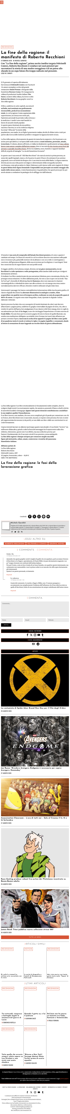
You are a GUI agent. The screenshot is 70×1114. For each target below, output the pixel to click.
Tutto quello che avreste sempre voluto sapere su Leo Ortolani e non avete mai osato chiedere (12, 1058)
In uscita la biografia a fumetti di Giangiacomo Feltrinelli (33, 976)
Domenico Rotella (9, 1022)
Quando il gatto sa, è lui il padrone (34, 1015)
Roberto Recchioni (14, 543)
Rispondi (9, 574)
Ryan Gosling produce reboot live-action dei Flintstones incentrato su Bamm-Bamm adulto (33, 880)
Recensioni (7, 47)
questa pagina (64, 1078)
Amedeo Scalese (31, 1063)
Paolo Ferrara (54, 1020)
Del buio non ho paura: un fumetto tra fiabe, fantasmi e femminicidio (57, 1016)
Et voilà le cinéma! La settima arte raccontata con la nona (11, 976)
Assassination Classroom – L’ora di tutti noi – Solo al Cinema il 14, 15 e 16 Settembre (34, 819)
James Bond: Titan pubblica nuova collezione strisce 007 (27, 929)
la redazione (15, 578)
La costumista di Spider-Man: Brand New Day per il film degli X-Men (33, 708)
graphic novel (57, 543)
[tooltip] (30, 516)
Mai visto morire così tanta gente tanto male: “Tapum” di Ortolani (57, 976)
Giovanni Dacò (31, 1018)
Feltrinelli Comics (37, 543)
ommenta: (45, 550)
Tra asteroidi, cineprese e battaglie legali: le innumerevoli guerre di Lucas (12, 1016)
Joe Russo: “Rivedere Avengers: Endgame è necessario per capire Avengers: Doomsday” (31, 769)
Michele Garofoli (21, 60)
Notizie (28, 949)
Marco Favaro (8, 1065)
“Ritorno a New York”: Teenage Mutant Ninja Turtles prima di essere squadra (34, 1057)
